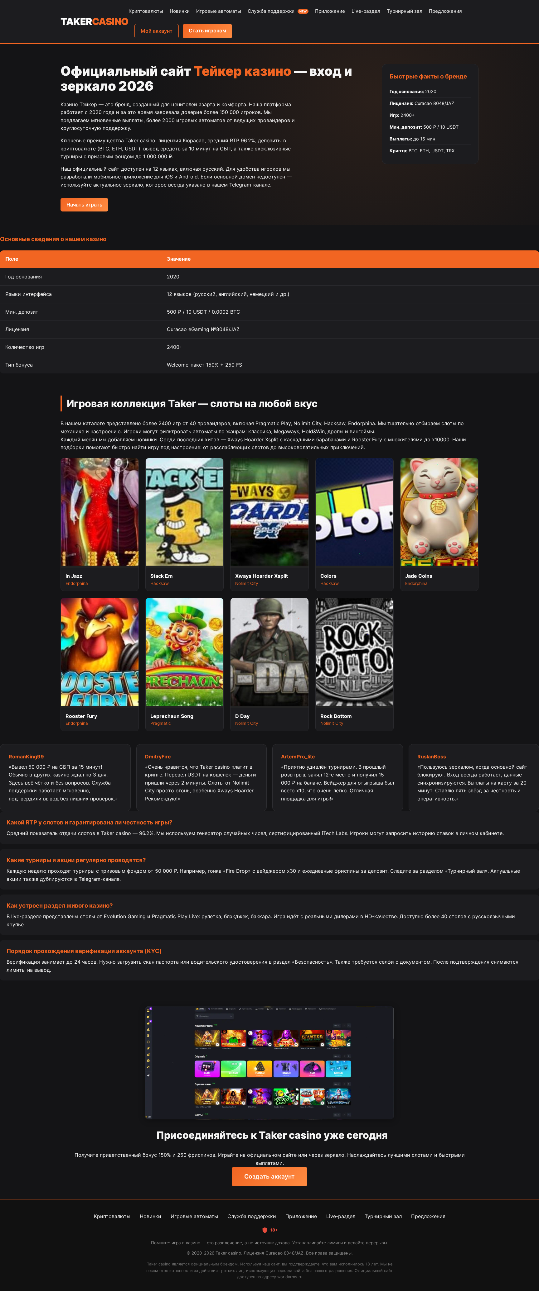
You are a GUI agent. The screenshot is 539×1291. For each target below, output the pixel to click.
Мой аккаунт (156, 31)
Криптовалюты (146, 11)
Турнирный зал (404, 11)
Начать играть (84, 205)
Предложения (445, 11)
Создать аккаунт (269, 1176)
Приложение (330, 11)
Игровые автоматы (218, 11)
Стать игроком (207, 30)
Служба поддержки (277, 11)
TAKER (95, 21)
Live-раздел (366, 11)
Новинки (180, 11)
